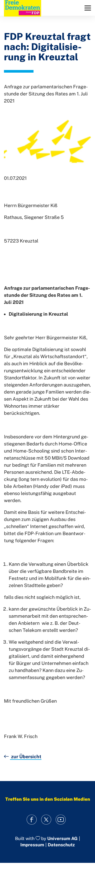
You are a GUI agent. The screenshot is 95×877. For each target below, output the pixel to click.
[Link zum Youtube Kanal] (61, 820)
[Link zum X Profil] (46, 820)
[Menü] (87, 8)
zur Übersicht (25, 756)
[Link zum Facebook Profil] (32, 820)
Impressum (32, 844)
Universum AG (62, 838)
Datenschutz (61, 844)
